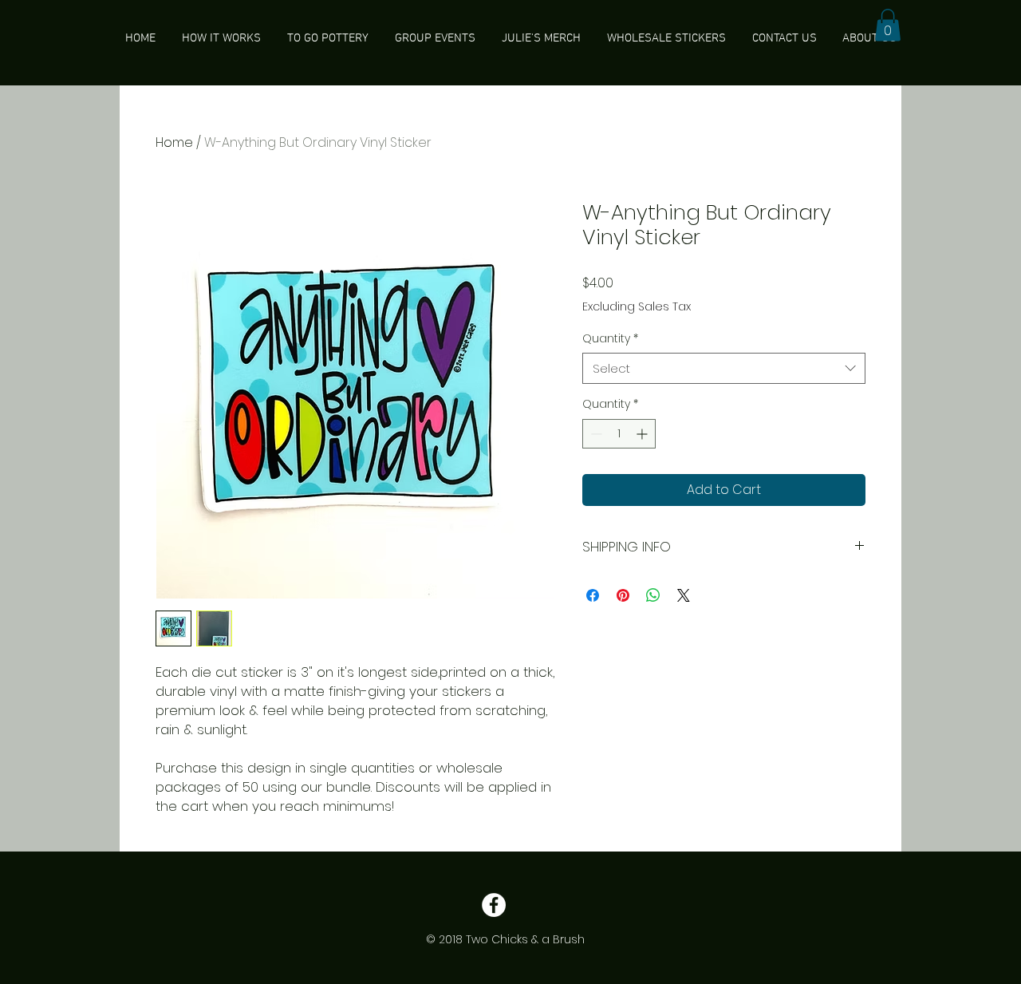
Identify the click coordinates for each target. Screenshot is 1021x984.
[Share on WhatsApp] (653, 595)
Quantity (610, 338)
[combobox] (723, 368)
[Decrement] (595, 434)
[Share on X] (683, 595)
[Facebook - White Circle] (494, 905)
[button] (887, 25)
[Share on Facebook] (592, 595)
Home (174, 142)
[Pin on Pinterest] (623, 595)
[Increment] (643, 434)
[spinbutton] (619, 434)
